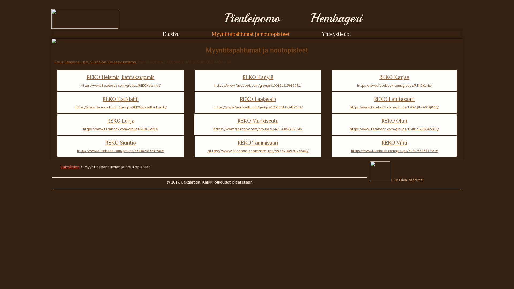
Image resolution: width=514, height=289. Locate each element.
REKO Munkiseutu (257, 121)
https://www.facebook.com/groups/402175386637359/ (394, 151)
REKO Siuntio (120, 143)
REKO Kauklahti (121, 99)
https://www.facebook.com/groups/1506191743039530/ (394, 107)
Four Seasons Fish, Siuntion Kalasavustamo (95, 62)
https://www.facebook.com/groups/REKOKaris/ (394, 85)
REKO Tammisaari (258, 143)
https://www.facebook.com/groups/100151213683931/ (257, 85)
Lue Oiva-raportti (407, 180)
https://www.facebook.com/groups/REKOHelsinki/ (121, 85)
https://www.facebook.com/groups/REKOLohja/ (120, 129)
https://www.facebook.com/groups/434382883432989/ (120, 151)
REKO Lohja (120, 121)
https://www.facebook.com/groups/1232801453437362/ (258, 107)
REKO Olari (394, 121)
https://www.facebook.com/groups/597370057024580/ (258, 151)
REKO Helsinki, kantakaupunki (121, 77)
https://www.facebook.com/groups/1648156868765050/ (257, 129)
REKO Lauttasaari (394, 99)
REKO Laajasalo (258, 99)
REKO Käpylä (258, 77)
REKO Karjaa (394, 77)
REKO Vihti (394, 143)
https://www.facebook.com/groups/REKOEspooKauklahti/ (121, 107)
